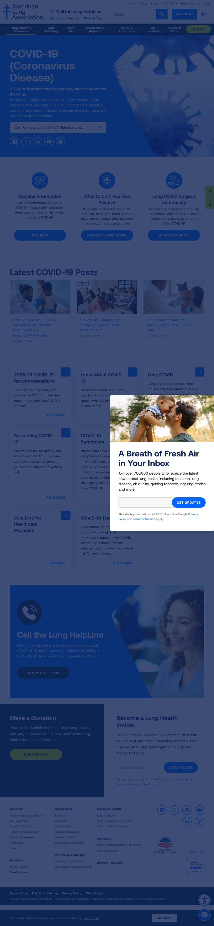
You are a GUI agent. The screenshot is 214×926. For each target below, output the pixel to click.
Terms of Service (144, 519)
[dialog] (107, 463)
